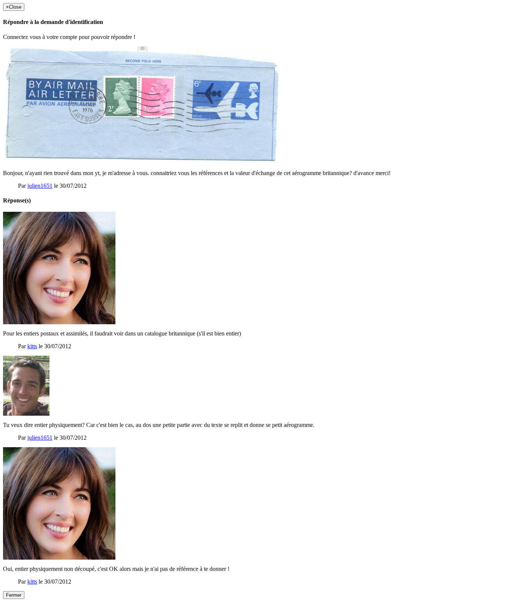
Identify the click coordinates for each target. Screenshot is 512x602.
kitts (32, 346)
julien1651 (39, 186)
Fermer (13, 595)
